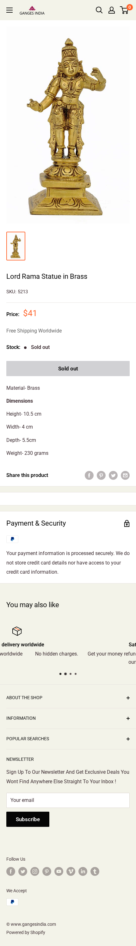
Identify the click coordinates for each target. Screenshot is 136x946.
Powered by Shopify (25, 932)
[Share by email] (125, 475)
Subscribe (28, 819)
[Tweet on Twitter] (113, 475)
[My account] (111, 10)
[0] (124, 10)
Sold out (68, 368)
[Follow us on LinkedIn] (82, 871)
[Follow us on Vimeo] (70, 871)
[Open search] (99, 10)
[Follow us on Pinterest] (46, 871)
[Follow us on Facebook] (10, 871)
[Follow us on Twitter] (22, 871)
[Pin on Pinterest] (101, 475)
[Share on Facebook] (89, 475)
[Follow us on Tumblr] (94, 871)
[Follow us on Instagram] (34, 871)
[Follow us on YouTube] (58, 871)
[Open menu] (9, 10)
